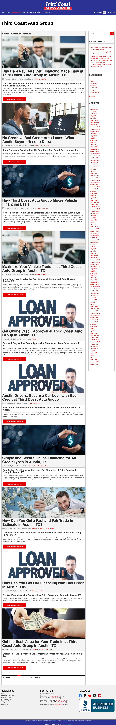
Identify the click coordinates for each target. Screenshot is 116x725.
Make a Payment (36, 12)
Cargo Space (94, 83)
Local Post (44, 79)
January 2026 (94, 125)
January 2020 (94, 284)
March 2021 (94, 253)
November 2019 (95, 289)
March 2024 (94, 173)
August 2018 (94, 322)
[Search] (112, 33)
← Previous (7, 677)
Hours (62, 696)
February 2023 (94, 202)
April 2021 (93, 251)
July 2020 (93, 271)
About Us (4, 703)
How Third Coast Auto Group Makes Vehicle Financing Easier (39, 202)
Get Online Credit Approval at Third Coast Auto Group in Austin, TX (42, 333)
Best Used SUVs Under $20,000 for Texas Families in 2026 (101, 48)
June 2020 (93, 273)
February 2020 (94, 282)
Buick (92, 81)
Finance (25, 12)
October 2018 (94, 317)
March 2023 (94, 200)
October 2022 (94, 211)
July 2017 (93, 351)
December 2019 (95, 286)
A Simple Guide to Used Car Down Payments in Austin (100, 65)
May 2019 (93, 302)
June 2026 (93, 113)
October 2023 (94, 184)
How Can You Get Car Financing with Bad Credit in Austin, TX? (43, 584)
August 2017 (94, 348)
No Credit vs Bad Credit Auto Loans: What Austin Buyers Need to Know (38, 139)
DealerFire (54, 720)
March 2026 (94, 120)
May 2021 (93, 249)
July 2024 (93, 164)
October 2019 (94, 291)
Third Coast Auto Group (27, 23)
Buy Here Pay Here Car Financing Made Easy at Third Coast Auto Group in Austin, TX (42, 73)
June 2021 (93, 246)
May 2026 (93, 116)
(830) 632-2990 (61, 702)
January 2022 (94, 231)
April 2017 (93, 357)
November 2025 (95, 129)
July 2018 (93, 324)
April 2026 (93, 118)
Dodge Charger (95, 92)
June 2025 (93, 140)
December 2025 (95, 127)
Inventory (6, 12)
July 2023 (93, 191)
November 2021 (95, 235)
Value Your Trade (6, 701)
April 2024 (93, 171)
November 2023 (95, 182)
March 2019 (94, 306)
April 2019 (93, 304)
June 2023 (93, 193)
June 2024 (93, 167)
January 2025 (94, 151)
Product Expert (23, 79)
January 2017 (94, 364)
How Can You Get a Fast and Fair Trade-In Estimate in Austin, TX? (37, 522)
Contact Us (4, 704)
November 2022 (95, 209)
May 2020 (93, 275)
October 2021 (94, 238)
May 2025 (93, 142)
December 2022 (95, 207)
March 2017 (94, 360)
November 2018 (95, 315)
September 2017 (95, 346)
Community (93, 88)
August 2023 (94, 189)
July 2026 (93, 111)
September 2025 (95, 133)
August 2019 (94, 295)
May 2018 (93, 328)
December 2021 (95, 233)
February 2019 (94, 308)
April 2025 (93, 144)
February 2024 (94, 176)
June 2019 (93, 300)
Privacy (64, 724)
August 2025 (94, 136)
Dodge (92, 90)
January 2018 (94, 337)
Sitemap (69, 724)
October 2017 (94, 344)
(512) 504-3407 (55, 698)
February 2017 (94, 362)
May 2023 (93, 195)
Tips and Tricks (44, 145)
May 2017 (93, 355)
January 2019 (94, 311)
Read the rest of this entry (15, 99)
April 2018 (93, 331)
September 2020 (95, 266)
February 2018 (94, 335)
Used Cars (44, 466)
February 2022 (94, 229)
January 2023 (94, 204)
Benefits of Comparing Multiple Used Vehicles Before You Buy (101, 61)
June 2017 (93, 353)
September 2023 (95, 187)
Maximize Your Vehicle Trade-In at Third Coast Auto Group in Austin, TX (41, 268)
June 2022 (93, 220)
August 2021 (94, 242)
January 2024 (94, 178)
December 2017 (95, 340)
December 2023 (95, 180)
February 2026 (94, 122)
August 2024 (94, 162)
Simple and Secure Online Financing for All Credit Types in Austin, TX (39, 459)
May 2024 (93, 169)
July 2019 (93, 297)
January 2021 (94, 258)
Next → (37, 677)
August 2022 (94, 215)
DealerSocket (65, 720)
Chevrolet (93, 85)
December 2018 (95, 313)
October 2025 (94, 131)
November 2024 (95, 156)
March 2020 (94, 280)
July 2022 (93, 218)
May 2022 (93, 222)
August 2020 (94, 269)
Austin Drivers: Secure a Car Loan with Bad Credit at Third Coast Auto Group (39, 397)
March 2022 (94, 227)
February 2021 (94, 255)
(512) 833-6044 (55, 696)
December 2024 (95, 153)
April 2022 (93, 224)
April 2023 (93, 198)
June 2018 (93, 326)
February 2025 (94, 149)
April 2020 (93, 277)
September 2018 (95, 320)
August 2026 (94, 109)
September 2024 (95, 160)
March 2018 (94, 333)
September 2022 (95, 213)
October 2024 (94, 158)
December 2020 (95, 260)
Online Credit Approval (7, 695)
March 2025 (94, 147)
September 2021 (95, 240)
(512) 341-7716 (60, 700)
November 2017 (95, 342)
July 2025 (93, 138)
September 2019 (95, 293)
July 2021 (93, 244)
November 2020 (95, 262)
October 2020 (94, 264)
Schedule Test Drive (7, 699)
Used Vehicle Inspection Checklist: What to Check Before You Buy (100, 57)
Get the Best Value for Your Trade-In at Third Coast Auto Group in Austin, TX (40, 643)
